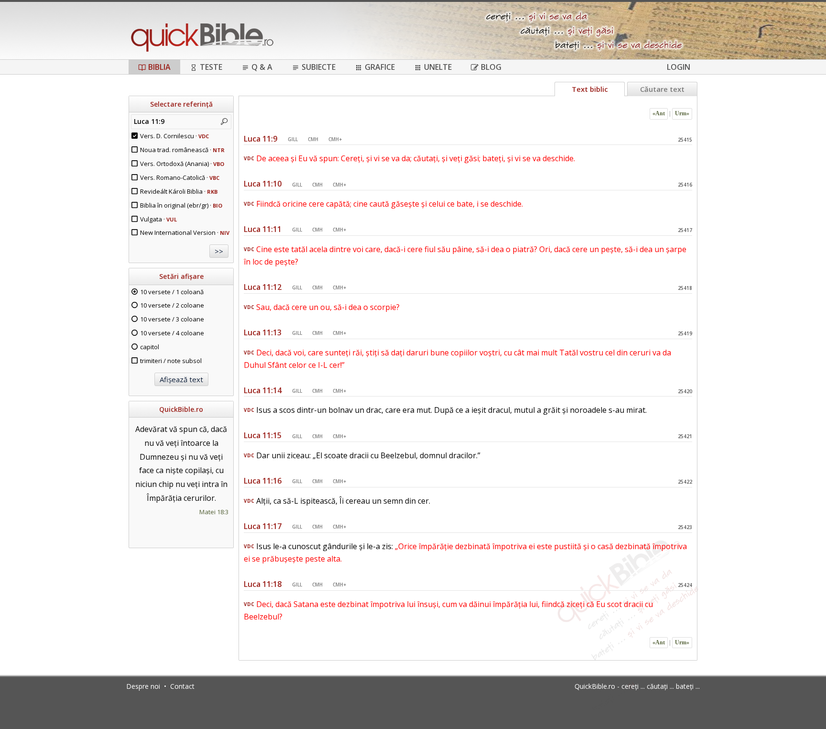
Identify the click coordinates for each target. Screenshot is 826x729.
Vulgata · (158, 219)
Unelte (438, 67)
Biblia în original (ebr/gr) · (181, 205)
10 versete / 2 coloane (172, 305)
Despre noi (143, 686)
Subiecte (319, 67)
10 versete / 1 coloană (172, 291)
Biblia (159, 67)
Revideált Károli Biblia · (178, 191)
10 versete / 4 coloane (172, 333)
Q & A (261, 67)
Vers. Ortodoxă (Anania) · (182, 163)
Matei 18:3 (213, 512)
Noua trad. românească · (182, 149)
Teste (211, 67)
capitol (149, 346)
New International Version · (184, 232)
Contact (182, 686)
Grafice (380, 67)
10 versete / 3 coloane (172, 319)
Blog (491, 67)
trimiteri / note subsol (171, 360)
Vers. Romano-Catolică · (179, 177)
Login (678, 67)
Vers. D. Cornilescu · (174, 136)
